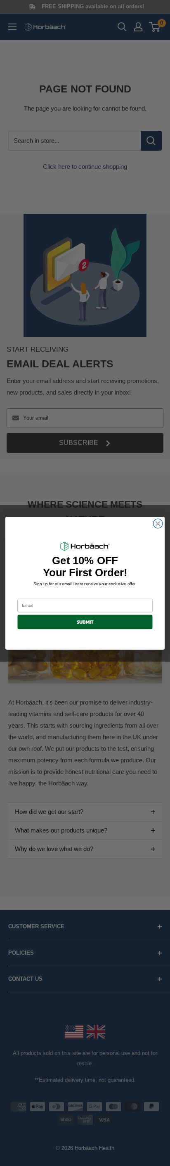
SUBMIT (85, 621)
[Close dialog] (158, 523)
